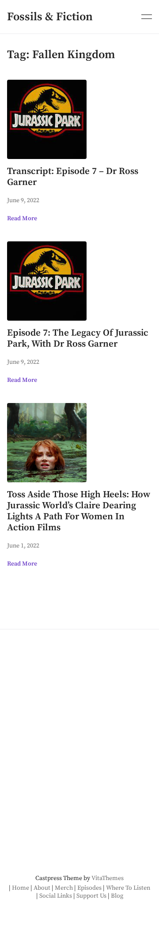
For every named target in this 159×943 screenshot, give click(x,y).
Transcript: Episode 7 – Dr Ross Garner (72, 177)
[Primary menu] (146, 15)
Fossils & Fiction (50, 17)
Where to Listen (128, 888)
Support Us (91, 896)
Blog (117, 896)
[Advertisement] (79, 730)
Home (20, 888)
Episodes (89, 888)
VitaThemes (107, 878)
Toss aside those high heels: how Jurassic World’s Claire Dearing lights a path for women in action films (78, 511)
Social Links (55, 896)
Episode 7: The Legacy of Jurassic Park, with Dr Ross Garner (77, 338)
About (42, 888)
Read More (22, 218)
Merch (64, 888)
